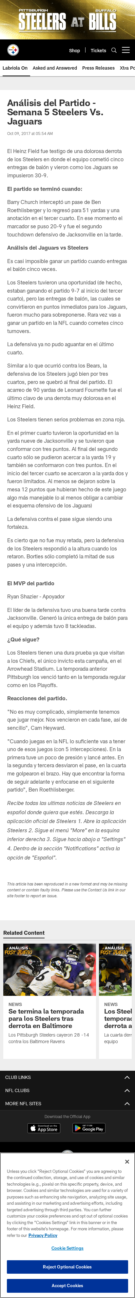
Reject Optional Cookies (67, 1266)
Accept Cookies (68, 1285)
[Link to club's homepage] (13, 47)
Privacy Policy (43, 1235)
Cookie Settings (67, 1248)
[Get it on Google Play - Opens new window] (89, 1131)
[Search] (114, 50)
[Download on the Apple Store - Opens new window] (44, 1128)
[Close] (127, 1161)
